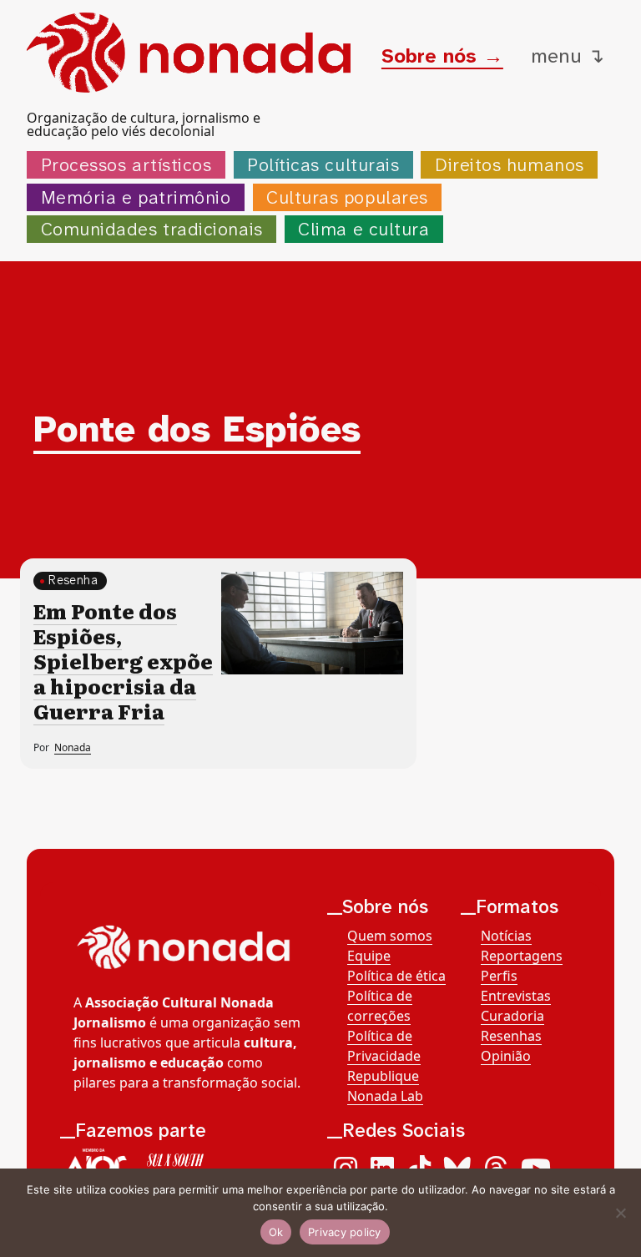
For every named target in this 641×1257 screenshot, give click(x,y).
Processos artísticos (126, 165)
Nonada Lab (385, 1096)
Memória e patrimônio (136, 197)
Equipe (369, 956)
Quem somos (389, 935)
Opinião (506, 1056)
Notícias (506, 935)
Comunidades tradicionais (152, 229)
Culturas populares (347, 197)
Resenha (73, 580)
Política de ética (396, 976)
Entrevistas (516, 996)
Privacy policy (344, 1232)
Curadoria (512, 1016)
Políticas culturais (323, 165)
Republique (383, 1076)
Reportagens (522, 956)
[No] (620, 1212)
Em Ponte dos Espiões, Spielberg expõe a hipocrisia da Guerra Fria (123, 660)
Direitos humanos (509, 165)
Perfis (499, 976)
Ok (276, 1232)
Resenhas (511, 1036)
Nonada (72, 747)
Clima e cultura (363, 229)
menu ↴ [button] (567, 56)
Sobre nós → (442, 56)
